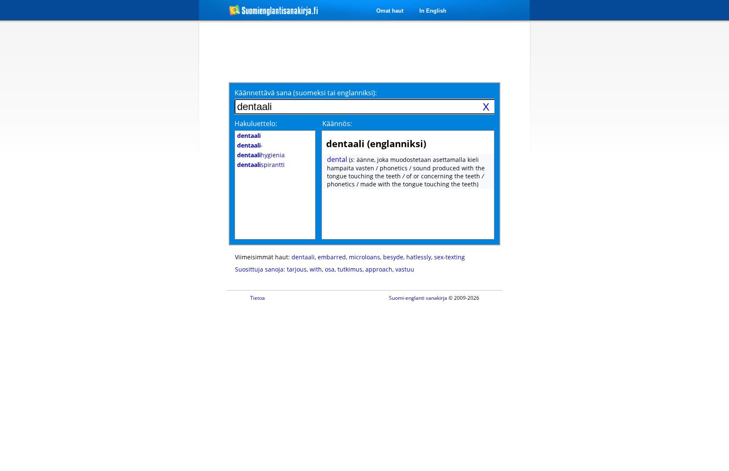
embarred (332, 257)
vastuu (404, 269)
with (316, 269)
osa (330, 269)
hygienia (261, 155)
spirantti (261, 165)
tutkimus (350, 269)
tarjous (297, 269)
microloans (364, 257)
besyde (393, 257)
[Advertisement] (154, 159)
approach (378, 269)
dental (337, 159)
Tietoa (257, 297)
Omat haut (389, 11)
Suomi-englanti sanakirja (418, 297)
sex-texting (449, 257)
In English (432, 11)
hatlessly (418, 257)
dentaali (303, 257)
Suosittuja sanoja (259, 269)
